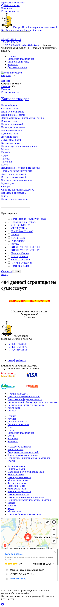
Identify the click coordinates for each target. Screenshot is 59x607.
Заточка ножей (15, 449)
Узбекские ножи (20, 265)
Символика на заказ (18, 61)
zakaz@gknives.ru (31, 45)
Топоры (5, 158)
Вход (17, 11)
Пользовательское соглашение (24, 396)
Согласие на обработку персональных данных (32, 402)
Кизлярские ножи (10, 143)
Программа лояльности (13, 2)
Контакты (13, 64)
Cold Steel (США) (20, 225)
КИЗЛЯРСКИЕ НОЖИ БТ (25, 250)
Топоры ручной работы (24, 222)
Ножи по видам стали (13, 114)
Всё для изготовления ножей (23, 452)
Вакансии (6, 8)
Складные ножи (10, 108)
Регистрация (8, 11)
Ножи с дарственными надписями (19, 146)
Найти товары (12, 5)
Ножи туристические (12, 111)
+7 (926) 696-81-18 (11, 39)
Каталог (12, 418)
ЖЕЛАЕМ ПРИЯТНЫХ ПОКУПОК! (29, 301)
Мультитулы (7, 183)
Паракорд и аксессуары (13, 192)
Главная (12, 56)
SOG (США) (18, 237)
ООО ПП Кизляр (20, 259)
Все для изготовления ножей (16, 180)
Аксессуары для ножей (13, 174)
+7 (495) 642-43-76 (11, 42)
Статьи (11, 430)
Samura (15, 234)
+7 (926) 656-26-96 (11, 45)
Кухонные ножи (10, 133)
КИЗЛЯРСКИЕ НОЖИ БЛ (25, 247)
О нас (11, 427)
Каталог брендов (33, 30)
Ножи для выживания (13, 127)
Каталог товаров (14, 30)
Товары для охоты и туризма (16, 171)
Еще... (4, 196)
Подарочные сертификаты (15, 199)
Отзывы (12, 435)
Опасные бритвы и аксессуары (17, 189)
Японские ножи (9, 136)
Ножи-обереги (9, 105)
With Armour (17, 240)
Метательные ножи (11, 130)
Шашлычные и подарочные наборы (20, 167)
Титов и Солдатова (21, 262)
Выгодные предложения (21, 59)
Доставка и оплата (17, 67)
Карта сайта (14, 407)
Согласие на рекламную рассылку (26, 405)
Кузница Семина (20, 253)
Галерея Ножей (21, 27)
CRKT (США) (19, 228)
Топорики (6, 161)
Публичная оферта (18, 393)
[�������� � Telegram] (29, 604)
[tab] (29, 213)
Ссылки (12, 410)
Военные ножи (9, 121)
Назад (4, 274)
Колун (4, 164)
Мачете (5, 149)
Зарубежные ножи (11, 140)
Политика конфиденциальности (25, 399)
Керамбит (6, 152)
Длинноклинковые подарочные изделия (22, 118)
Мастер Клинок (19, 256)
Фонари (5, 186)
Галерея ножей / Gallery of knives (28, 218)
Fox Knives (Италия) (22, 231)
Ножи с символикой (12, 124)
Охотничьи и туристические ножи (26, 471)
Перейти (6, 80)
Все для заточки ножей (13, 177)
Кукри (4, 155)
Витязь (15, 244)
